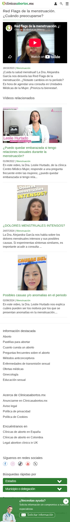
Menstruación (23, 68)
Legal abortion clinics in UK (20, 442)
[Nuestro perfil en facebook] (5, 464)
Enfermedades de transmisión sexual (26, 363)
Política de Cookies (15, 416)
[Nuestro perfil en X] (35, 464)
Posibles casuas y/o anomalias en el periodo (35, 295)
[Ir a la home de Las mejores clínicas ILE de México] (18, 4)
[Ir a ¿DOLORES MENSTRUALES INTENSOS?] (32, 203)
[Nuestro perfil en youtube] (27, 464)
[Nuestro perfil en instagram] (12, 464)
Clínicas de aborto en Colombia (23, 437)
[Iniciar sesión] (55, 4)
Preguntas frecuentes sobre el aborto (26, 352)
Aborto (7, 336)
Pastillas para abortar (16, 341)
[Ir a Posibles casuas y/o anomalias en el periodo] (32, 272)
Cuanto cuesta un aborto (18, 347)
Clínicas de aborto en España (22, 431)
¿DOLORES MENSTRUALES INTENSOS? (34, 225)
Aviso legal (10, 406)
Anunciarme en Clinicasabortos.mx (25, 400)
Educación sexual (14, 379)
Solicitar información (40, 514)
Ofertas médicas (13, 368)
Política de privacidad (16, 411)
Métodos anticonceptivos (18, 358)
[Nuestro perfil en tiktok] (20, 464)
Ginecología (10, 374)
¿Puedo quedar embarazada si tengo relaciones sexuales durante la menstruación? (29, 152)
